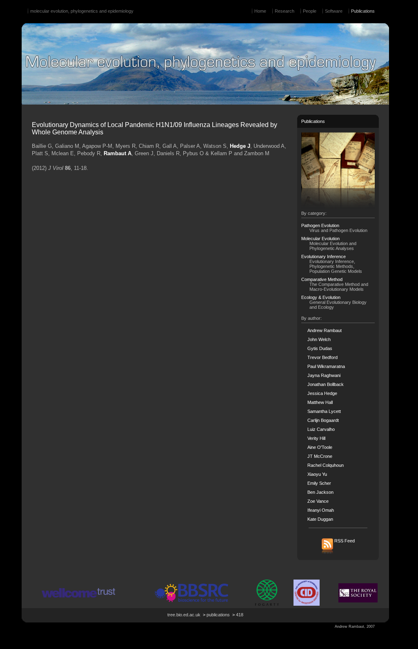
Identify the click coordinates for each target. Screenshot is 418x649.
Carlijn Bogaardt (323, 420)
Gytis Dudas (319, 348)
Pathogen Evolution (320, 225)
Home (260, 11)
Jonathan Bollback (325, 384)
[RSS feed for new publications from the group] (338, 553)
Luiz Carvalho (321, 429)
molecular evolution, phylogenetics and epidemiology (81, 11)
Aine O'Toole (319, 447)
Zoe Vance (318, 501)
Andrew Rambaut (324, 330)
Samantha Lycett (324, 411)
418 (239, 614)
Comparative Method (321, 279)
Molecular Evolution (320, 238)
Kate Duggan (320, 519)
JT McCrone (319, 456)
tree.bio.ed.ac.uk (183, 614)
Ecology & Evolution (320, 297)
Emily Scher (319, 483)
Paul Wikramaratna (326, 366)
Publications (363, 11)
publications (218, 614)
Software (333, 11)
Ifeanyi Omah (320, 510)
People (309, 11)
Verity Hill (316, 438)
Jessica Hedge (322, 393)
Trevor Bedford (322, 357)
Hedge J (240, 146)
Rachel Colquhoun (325, 465)
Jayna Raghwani (323, 375)
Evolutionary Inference (323, 256)
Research (284, 11)
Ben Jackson (320, 492)
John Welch (319, 339)
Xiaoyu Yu (317, 474)
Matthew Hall (320, 402)
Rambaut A (117, 153)
